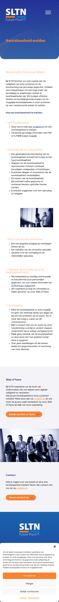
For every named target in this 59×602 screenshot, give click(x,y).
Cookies (23, 598)
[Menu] (48, 13)
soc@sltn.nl (38, 127)
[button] (54, 546)
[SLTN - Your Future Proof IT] (29, 535)
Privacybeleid (33, 598)
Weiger (29, 583)
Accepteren (29, 575)
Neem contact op (19, 497)
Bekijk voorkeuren (29, 591)
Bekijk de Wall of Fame (22, 414)
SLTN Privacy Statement (23, 285)
